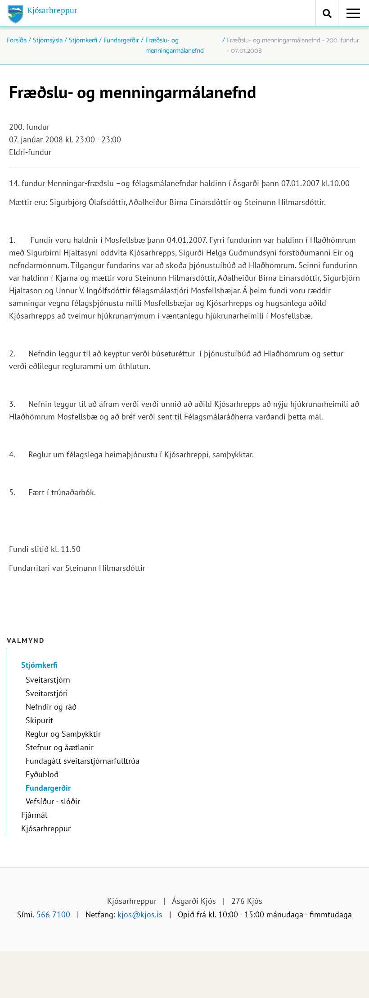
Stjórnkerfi (83, 40)
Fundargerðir (121, 40)
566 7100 (53, 914)
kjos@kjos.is (139, 914)
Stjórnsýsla (48, 40)
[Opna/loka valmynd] (353, 13)
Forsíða (17, 40)
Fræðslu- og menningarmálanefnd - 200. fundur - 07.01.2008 (293, 45)
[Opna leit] (326, 13)
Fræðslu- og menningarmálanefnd (174, 45)
